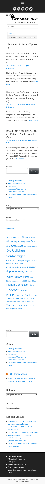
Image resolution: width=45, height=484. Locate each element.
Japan (10, 271)
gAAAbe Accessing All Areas (16, 267)
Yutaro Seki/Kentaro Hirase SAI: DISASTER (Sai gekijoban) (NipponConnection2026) (19, 438)
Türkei (32, 305)
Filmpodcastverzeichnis (16, 183)
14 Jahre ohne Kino (13, 237)
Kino (9, 276)
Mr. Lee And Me (16, 281)
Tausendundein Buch (13, 302)
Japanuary (19, 271)
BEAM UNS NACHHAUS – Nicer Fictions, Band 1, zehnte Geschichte (21, 134)
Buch (34, 241)
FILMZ (34, 260)
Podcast (12, 290)
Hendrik (22, 66)
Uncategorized (11, 308)
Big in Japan (13, 241)
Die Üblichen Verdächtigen (16, 253)
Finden (33, 171)
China (8, 246)
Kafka (30, 271)
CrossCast (17, 245)
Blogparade (25, 242)
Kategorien (10, 206)
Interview (31, 267)
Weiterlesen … (20, 159)
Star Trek (31, 299)
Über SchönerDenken (16, 192)
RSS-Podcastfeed (18, 374)
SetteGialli (23, 298)
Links (31, 277)
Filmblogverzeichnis (15, 181)
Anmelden (10, 228)
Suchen (9, 167)
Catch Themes (25, 481)
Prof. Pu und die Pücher (19, 295)
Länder (8, 281)
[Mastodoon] (30, 10)
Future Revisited (19, 263)
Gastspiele (12, 186)
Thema (19, 305)
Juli (27, 271)
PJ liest (32, 285)
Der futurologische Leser (31, 246)
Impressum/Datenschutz (17, 189)
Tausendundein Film (27, 302)
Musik (24, 281)
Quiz (35, 295)
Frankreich (9, 263)
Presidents (23, 291)
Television (11, 305)
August (33, 237)
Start (11, 33)
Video (20, 308)
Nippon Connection (17, 284)
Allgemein (26, 237)
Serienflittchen (12, 299)
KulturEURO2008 (21, 277)
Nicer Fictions (32, 281)
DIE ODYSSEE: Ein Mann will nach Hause (23, 432)
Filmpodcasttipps (24, 261)
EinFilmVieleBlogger (11, 261)
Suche (34, 334)
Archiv (8, 217)
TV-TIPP (26, 305)
